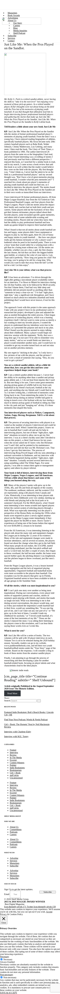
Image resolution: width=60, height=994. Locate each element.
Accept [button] (49, 912)
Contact (11, 41)
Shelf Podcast (19, 33)
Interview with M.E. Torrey (16, 736)
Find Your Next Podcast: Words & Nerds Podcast (26, 719)
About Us (14, 827)
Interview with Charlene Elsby (17, 731)
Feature (13, 750)
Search (7, 700)
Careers (13, 834)
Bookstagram (15, 770)
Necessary (7, 959)
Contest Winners (17, 762)
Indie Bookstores (17, 767)
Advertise (14, 858)
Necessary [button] (4, 956)
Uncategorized (16, 778)
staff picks (14, 775)
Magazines (14, 863)
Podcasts (13, 832)
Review (13, 755)
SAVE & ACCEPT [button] (8, 992)
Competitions (15, 829)
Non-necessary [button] (6, 974)
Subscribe (14, 866)
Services (13, 860)
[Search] (39, 700)
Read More (12, 693)
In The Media (16, 757)
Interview (14, 752)
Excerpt (13, 760)
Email (7, 894)
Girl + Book (15, 773)
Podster (13, 765)
